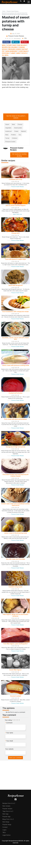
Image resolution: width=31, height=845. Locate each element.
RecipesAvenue (9, 2)
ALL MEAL (5, 55)
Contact (5, 827)
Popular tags (6, 816)
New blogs (5, 822)
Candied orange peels (15, 587)
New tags (5, 814)
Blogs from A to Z (8, 819)
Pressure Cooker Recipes (17, 186)
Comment (9, 723)
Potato (16, 131)
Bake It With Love (17, 214)
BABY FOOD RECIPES (19, 45)
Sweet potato (18, 128)
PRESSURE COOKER (14, 49)
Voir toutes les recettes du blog (19, 155)
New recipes (6, 806)
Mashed (23, 131)
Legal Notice (6, 835)
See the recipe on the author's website (15, 117)
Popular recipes (7, 808)
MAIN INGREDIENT (12, 51)
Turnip (7, 138)
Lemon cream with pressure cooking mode (15, 365)
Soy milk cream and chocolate (15, 559)
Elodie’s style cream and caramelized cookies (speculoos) (15, 504)
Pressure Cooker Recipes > (13, 11)
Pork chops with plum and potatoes (15, 419)
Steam (7, 124)
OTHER (9, 45)
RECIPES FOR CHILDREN (9, 47)
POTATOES (5, 53)
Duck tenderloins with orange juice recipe (15, 311)
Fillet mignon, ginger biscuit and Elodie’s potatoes (15, 615)
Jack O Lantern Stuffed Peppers (15, 205)
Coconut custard (15, 696)
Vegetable (8, 128)
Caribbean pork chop (15, 179)
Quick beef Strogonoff (16, 285)
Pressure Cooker (10, 141)
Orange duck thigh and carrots (15, 447)
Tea (20, 134)
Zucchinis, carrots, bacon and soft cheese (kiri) (15, 338)
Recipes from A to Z (8, 803)
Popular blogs (6, 824)
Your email (9, 741)
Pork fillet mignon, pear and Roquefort (15, 644)
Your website (9, 749)
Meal (13, 124)
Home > (4, 11)
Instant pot (8, 131)
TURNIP (12, 53)
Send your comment (15, 757)
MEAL (4, 45)
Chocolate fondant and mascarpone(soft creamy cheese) (15, 475)
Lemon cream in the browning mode (15, 533)
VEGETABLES (23, 51)
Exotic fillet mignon (15, 670)
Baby (6, 134)
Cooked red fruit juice (15, 393)
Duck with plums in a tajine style (15, 259)
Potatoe (13, 134)
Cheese (20, 124)
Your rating (8, 720)
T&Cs (4, 832)
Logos (4, 830)
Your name (9, 733)
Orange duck (15, 233)
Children (14, 138)
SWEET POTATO (21, 53)
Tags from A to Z (7, 811)
